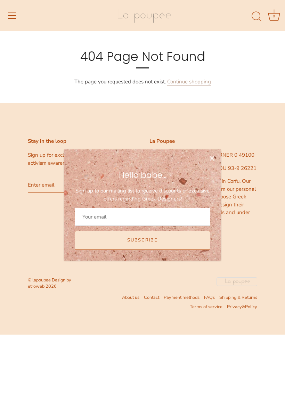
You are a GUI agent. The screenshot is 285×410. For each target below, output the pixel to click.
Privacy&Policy (242, 307)
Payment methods (182, 297)
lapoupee (41, 280)
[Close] (212, 158)
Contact (151, 297)
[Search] (256, 16)
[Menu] (12, 15)
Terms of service (206, 307)
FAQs (209, 297)
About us (130, 297)
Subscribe (142, 240)
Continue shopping (189, 81)
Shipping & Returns (238, 297)
